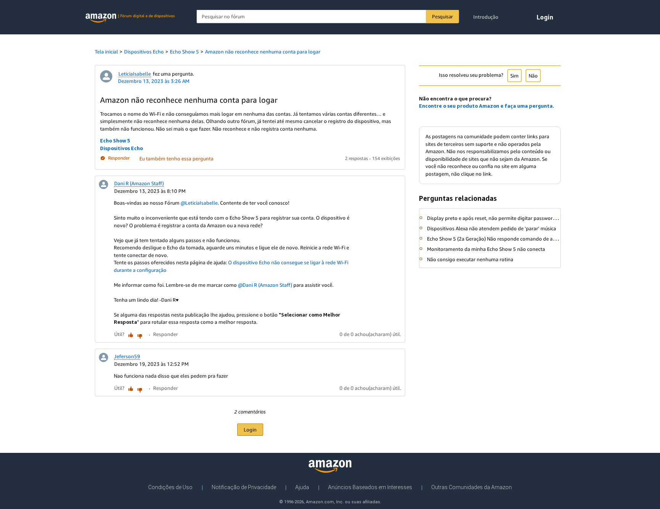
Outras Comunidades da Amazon (471, 487)
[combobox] (328, 16)
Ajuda (302, 487)
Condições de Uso (170, 487)
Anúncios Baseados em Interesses (370, 487)
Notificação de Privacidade (244, 487)
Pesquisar (442, 16)
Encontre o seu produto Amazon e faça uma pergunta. (486, 106)
